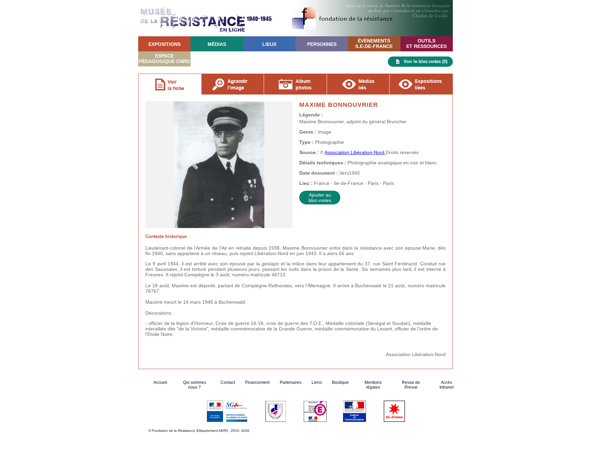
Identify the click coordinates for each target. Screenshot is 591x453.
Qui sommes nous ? (194, 385)
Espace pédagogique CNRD (164, 58)
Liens (317, 382)
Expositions (164, 44)
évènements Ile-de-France (374, 43)
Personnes (322, 44)
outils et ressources (426, 43)
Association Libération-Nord (355, 152)
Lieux (269, 44)
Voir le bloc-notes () (425, 61)
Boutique (340, 382)
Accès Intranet (446, 385)
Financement (257, 382)
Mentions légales (373, 385)
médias (217, 44)
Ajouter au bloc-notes (319, 197)
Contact (228, 382)
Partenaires (290, 382)
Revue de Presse (411, 385)
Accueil (161, 382)
